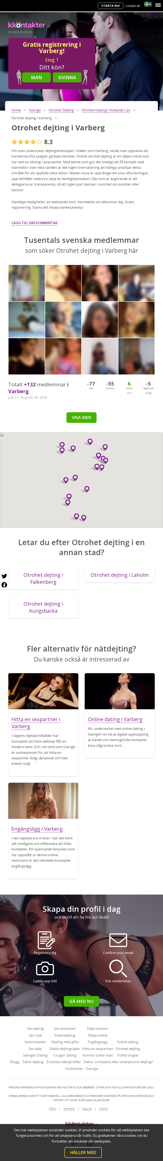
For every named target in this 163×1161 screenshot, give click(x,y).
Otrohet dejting (127, 1048)
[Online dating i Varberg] (120, 691)
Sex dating (35, 1028)
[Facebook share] (4, 585)
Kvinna (67, 77)
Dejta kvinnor (97, 1028)
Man (36, 77)
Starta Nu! (110, 6)
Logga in (132, 6)
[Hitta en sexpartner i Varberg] (43, 691)
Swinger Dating (35, 1055)
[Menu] (158, 5)
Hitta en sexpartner (97, 1048)
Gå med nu (81, 1001)
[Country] (148, 4)
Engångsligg (98, 1042)
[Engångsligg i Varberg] (43, 801)
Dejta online (97, 1035)
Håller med (83, 1152)
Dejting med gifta (65, 1042)
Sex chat (35, 1035)
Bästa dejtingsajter (65, 1048)
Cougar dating (64, 1055)
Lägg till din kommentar (35, 223)
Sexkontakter (35, 1042)
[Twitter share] (4, 576)
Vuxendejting (64, 1035)
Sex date (35, 1048)
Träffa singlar (128, 1055)
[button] (88, 442)
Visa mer (81, 417)
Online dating (127, 1042)
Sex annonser (65, 1028)
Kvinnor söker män (98, 1055)
